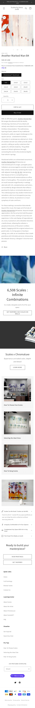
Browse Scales (8, 585)
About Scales (8, 602)
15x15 (6, 87)
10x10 (16, 82)
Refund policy (8, 700)
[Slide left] (13, 50)
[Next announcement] (32, 2)
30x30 (16, 91)
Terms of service (25, 700)
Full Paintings (8, 581)
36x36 (26, 91)
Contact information (22, 705)
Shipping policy (12, 705)
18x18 (16, 87)
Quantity (6, 96)
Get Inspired (7, 631)
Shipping (10, 62)
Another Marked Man (25, 119)
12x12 (26, 82)
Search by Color (8, 636)
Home (5, 577)
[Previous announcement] (3, 2)
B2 (18, 172)
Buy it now (17, 113)
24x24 (6, 91)
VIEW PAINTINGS (17, 557)
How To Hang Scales (10, 657)
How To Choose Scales (10, 648)
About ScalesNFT (9, 615)
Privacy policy (16, 700)
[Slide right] (22, 50)
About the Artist (8, 606)
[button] (4, 8)
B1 (16, 172)
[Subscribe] (28, 669)
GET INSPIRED (17, 562)
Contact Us (7, 590)
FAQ (5, 619)
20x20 (26, 87)
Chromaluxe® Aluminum (11, 75)
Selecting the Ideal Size (11, 652)
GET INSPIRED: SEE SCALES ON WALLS (17, 313)
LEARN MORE (17, 367)
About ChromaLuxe (9, 611)
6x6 (6, 82)
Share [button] (5, 247)
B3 (21, 172)
